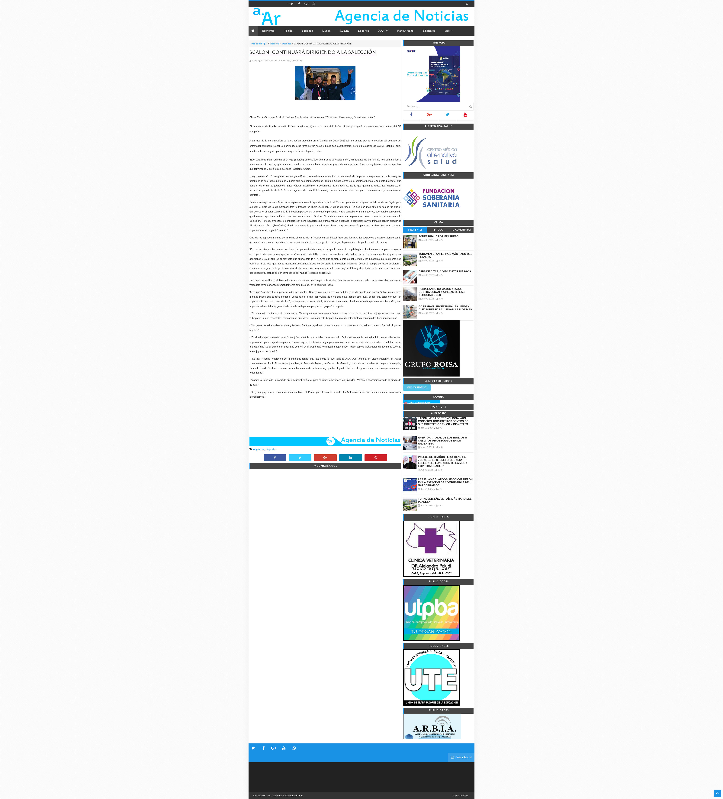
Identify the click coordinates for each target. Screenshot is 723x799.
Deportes (286, 44)
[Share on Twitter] (300, 458)
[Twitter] (447, 115)
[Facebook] (411, 115)
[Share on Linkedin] (350, 458)
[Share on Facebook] (275, 458)
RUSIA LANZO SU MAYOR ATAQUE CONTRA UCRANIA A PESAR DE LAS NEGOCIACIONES (441, 291)
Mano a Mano (405, 30)
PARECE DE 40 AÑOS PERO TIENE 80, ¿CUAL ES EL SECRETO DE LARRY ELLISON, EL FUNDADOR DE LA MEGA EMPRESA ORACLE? (442, 461)
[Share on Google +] (325, 458)
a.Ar (255, 795)
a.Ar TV (383, 30)
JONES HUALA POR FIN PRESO (438, 236)
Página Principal (460, 795)
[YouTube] (465, 115)
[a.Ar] (280, 16)
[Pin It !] (376, 458)
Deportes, (297, 61)
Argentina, (284, 61)
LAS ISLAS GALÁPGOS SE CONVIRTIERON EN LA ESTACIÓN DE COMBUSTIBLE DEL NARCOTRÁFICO (445, 482)
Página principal (259, 44)
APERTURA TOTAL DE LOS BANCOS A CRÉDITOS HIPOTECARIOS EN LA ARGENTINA (442, 440)
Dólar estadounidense (419, 403)
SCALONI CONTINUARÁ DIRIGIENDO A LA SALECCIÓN (312, 52)
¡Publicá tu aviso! (417, 387)
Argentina (274, 44)
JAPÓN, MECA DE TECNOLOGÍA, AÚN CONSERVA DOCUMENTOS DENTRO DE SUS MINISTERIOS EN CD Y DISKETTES (443, 421)
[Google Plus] (429, 115)
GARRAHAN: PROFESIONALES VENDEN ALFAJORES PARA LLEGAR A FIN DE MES (445, 308)
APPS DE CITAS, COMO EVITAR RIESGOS (445, 271)
